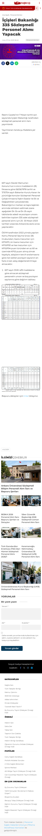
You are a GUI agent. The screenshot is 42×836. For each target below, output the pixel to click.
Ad (3, 623)
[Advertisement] (21, 90)
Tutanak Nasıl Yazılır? (13, 707)
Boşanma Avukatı (12, 797)
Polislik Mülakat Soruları (14, 760)
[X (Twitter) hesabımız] (24, 668)
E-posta (25, 623)
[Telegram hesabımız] (32, 668)
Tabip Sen (9, 730)
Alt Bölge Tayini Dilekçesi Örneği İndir (20, 771)
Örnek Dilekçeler (11, 703)
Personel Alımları (32, 40)
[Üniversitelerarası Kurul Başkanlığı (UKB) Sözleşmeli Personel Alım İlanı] (21, 573)
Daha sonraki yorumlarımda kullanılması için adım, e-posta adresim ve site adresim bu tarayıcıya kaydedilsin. (20, 637)
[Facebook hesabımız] (20, 668)
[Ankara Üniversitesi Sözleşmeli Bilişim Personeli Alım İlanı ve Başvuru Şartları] (21, 472)
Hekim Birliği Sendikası (14, 741)
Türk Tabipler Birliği (13, 689)
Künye (23, 825)
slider (6, 449)
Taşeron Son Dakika (13, 733)
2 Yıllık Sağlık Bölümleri (14, 764)
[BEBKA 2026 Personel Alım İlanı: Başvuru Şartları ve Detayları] (10, 503)
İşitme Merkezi (11, 768)
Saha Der (8, 726)
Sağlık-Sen (9, 685)
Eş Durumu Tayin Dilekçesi (16, 787)
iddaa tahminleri (11, 699)
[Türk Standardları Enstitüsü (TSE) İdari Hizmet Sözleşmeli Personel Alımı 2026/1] (10, 535)
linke (26, 396)
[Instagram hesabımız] (28, 668)
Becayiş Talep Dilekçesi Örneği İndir (19, 800)
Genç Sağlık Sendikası (14, 757)
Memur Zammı (11, 692)
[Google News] (36, 64)
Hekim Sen (9, 723)
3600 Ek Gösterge (12, 696)
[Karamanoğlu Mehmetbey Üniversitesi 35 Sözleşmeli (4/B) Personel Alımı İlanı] (31, 535)
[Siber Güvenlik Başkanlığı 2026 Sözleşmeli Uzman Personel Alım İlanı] (31, 503)
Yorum (5, 606)
